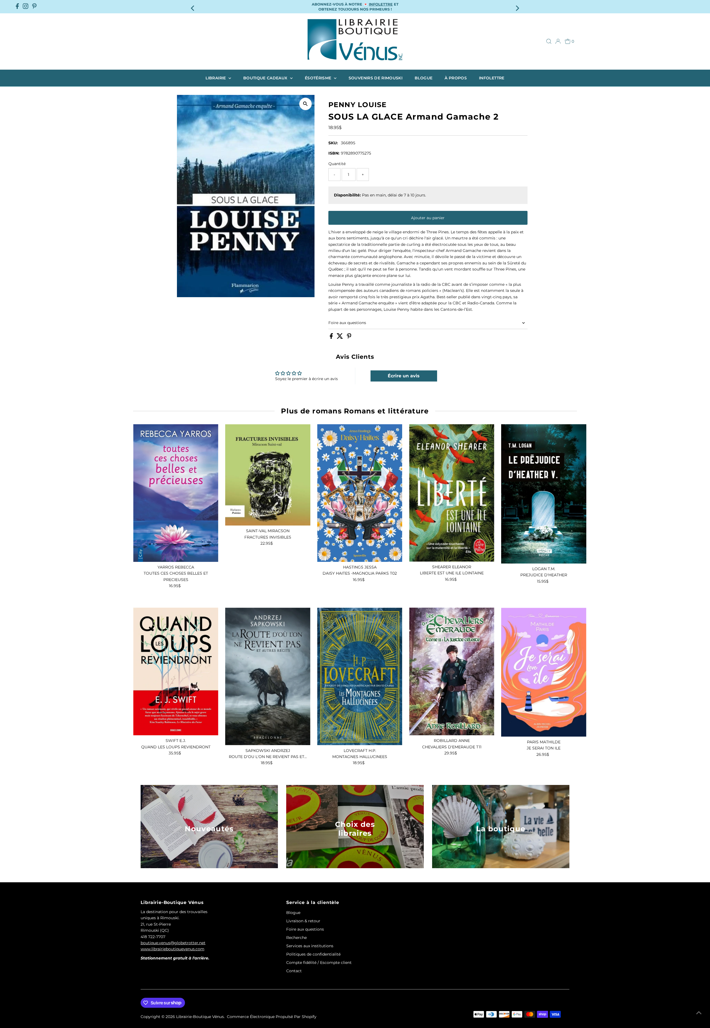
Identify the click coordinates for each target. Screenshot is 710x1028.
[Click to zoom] (305, 104)
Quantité (337, 163)
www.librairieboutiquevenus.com (172, 948)
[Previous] (193, 6)
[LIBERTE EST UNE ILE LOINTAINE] (451, 493)
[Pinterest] (34, 6)
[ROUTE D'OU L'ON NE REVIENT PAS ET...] (267, 676)
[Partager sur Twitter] (340, 337)
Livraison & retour (303, 920)
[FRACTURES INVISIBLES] (267, 475)
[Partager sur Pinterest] (349, 337)
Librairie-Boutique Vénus (200, 1016)
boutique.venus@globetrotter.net (173, 942)
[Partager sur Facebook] (332, 337)
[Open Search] (548, 41)
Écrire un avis (404, 375)
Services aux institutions (309, 945)
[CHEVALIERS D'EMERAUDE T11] (451, 671)
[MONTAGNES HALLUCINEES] (359, 676)
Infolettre (491, 77)
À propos (456, 77)
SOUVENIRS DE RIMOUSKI (375, 77)
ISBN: (333, 153)
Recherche (296, 937)
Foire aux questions (347, 322)
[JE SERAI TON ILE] (543, 672)
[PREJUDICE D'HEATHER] (543, 494)
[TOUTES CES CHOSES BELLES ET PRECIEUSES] (175, 493)
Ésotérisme (319, 77)
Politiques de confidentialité (313, 954)
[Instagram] (25, 6)
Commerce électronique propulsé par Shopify (271, 1016)
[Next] (517, 6)
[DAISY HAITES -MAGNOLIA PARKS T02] (359, 493)
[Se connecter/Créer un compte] (558, 41)
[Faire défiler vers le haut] (698, 1012)
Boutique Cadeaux (266, 77)
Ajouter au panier (428, 217)
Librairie (216, 77)
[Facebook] (17, 6)
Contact (294, 970)
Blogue (423, 77)
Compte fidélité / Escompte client (319, 962)
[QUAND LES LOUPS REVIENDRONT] (175, 671)
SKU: (333, 142)
